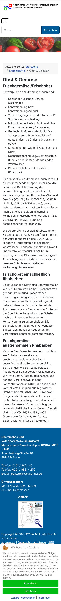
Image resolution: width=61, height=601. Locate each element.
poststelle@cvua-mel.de (26, 473)
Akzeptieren (30, 583)
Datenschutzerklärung (32, 542)
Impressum (8, 542)
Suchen (52, 30)
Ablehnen (30, 591)
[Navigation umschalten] (5, 20)
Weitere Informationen (23, 597)
